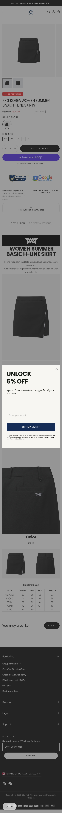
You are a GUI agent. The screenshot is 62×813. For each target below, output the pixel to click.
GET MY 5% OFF (31, 427)
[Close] (56, 368)
